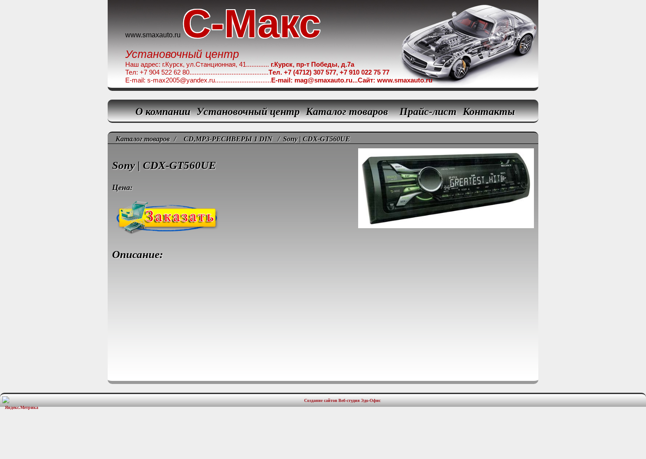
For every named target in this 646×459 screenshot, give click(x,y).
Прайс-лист (428, 111)
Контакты (489, 111)
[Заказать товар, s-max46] (323, 192)
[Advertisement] (323, 439)
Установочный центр (248, 111)
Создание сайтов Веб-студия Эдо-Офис (342, 400)
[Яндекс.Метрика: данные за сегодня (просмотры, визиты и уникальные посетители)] (21, 403)
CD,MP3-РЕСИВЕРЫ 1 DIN (228, 139)
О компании (162, 111)
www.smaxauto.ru (153, 35)
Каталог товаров (347, 111)
